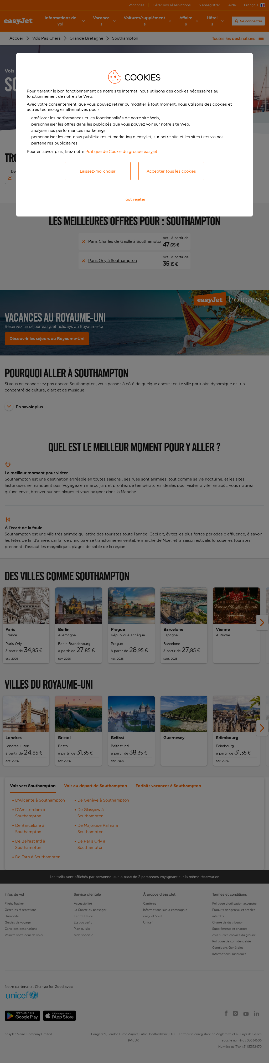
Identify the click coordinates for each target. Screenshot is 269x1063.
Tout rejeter (135, 199)
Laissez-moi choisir (98, 171)
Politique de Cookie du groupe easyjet (121, 151)
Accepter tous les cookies (171, 171)
